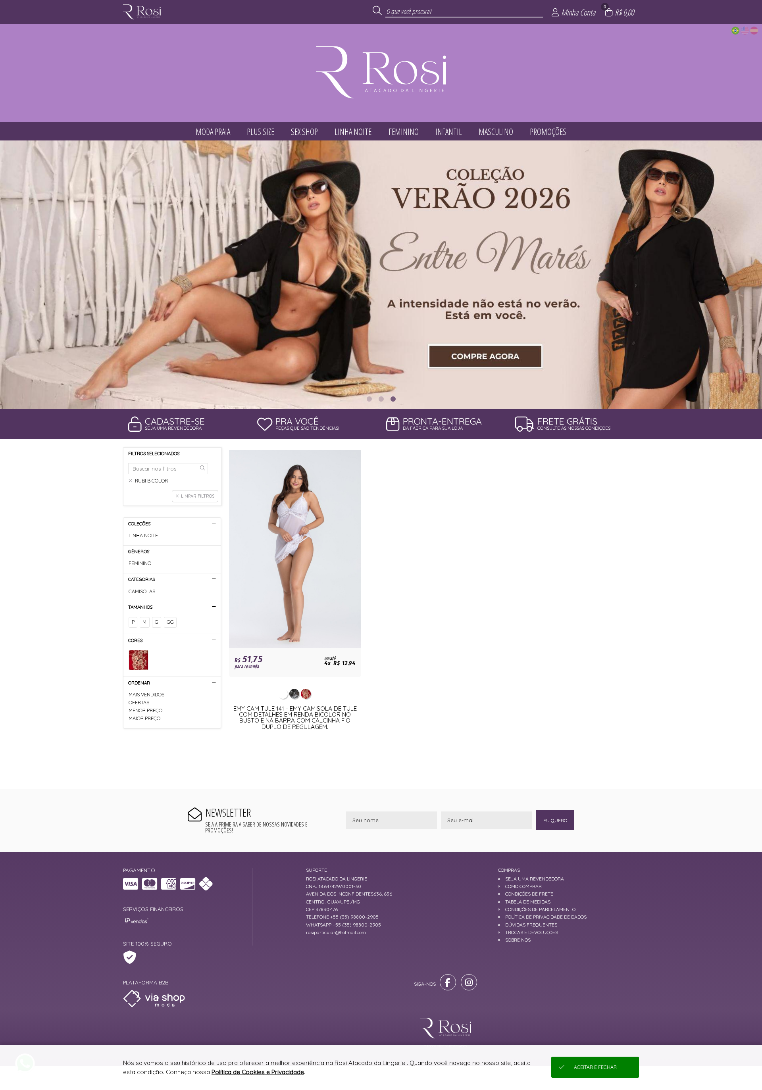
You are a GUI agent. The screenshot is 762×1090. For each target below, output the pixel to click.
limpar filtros (197, 496)
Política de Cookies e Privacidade (258, 1072)
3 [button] (393, 399)
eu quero (555, 820)
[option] (381, 274)
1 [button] (369, 399)
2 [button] (381, 399)
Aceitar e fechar (595, 1067)
